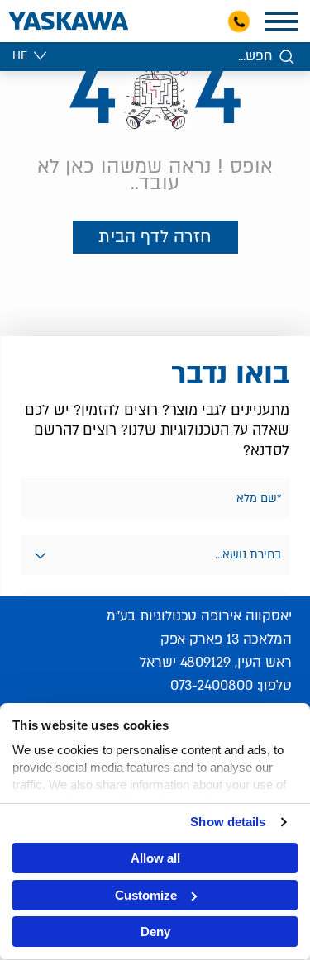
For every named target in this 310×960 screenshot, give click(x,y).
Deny (155, 931)
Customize (146, 895)
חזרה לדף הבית (154, 237)
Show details (227, 822)
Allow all (155, 858)
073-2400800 (211, 685)
